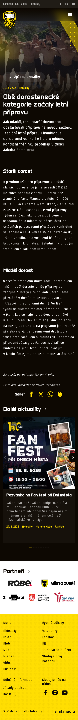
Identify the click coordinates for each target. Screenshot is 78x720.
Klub (6, 643)
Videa (24, 3)
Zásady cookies (14, 688)
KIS (17, 3)
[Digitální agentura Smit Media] (64, 711)
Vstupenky (50, 631)
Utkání (8, 637)
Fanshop (8, 3)
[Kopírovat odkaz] (60, 394)
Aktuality (24, 87)
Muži (6, 650)
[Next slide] (73, 457)
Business (10, 669)
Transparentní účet (56, 650)
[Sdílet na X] (41, 394)
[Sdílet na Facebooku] (31, 394)
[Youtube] (73, 4)
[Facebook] (60, 4)
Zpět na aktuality (27, 77)
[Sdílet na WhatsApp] (50, 394)
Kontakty (35, 3)
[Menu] (70, 14)
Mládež (8, 656)
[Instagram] (66, 4)
